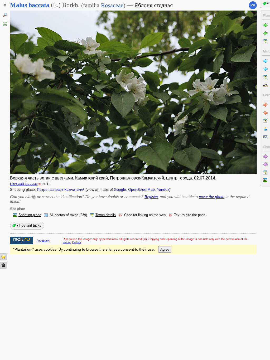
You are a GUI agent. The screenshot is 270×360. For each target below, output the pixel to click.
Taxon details (105, 215)
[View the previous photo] (36, 92)
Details (76, 242)
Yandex (163, 189)
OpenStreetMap (141, 189)
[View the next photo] (230, 92)
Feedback (42, 240)
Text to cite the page (189, 215)
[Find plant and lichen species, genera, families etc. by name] (5, 15)
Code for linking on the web (145, 215)
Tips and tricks (30, 225)
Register (151, 196)
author (67, 242)
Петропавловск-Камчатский (60, 189)
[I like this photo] (3, 256)
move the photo (211, 196)
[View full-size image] (5, 23)
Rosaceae (112, 5)
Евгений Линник (23, 184)
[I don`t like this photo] (3, 265)
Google (120, 189)
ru (252, 5)
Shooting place (29, 215)
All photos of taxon (64, 215)
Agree (164, 249)
